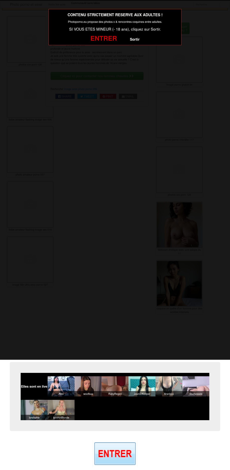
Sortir (135, 39)
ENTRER (103, 38)
